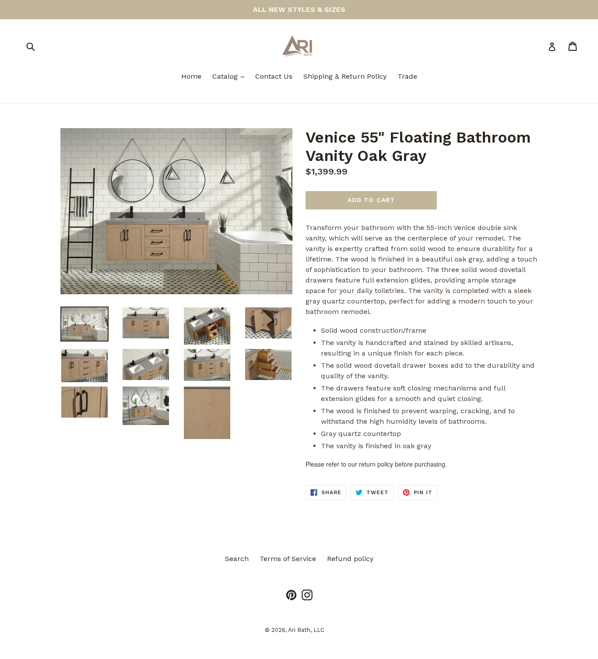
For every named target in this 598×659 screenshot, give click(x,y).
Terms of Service (288, 558)
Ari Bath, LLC (306, 630)
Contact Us (273, 76)
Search (237, 558)
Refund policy (350, 558)
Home (191, 76)
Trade (407, 76)
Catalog (230, 76)
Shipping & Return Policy (345, 76)
